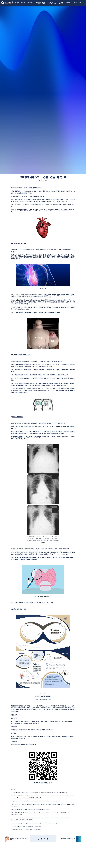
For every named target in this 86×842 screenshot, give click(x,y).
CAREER (68, 3)
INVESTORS (74, 3)
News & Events (61, 3)
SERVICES (22, 3)
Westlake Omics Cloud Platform (40, 3)
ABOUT (17, 3)
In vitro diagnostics (52, 3)
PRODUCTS (30, 3)
